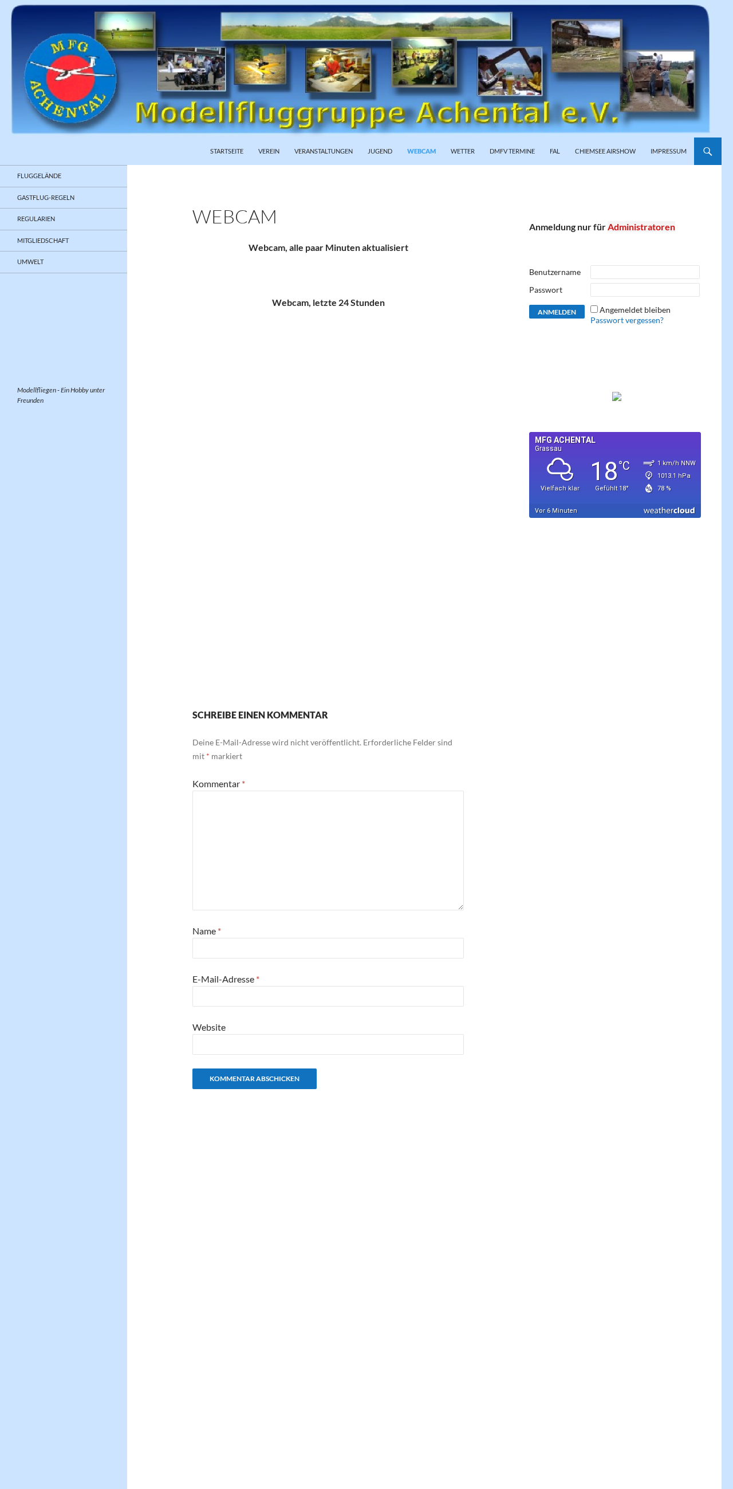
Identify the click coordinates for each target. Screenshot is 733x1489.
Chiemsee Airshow (605, 151)
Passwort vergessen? (627, 320)
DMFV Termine (512, 151)
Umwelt (30, 261)
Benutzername (555, 272)
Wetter (463, 151)
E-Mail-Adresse (225, 978)
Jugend (380, 151)
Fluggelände (39, 175)
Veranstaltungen (323, 151)
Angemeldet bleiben (635, 310)
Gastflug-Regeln (45, 197)
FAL (555, 151)
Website (209, 1027)
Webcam (421, 151)
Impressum (669, 151)
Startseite (226, 151)
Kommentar (218, 783)
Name (206, 930)
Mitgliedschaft (43, 240)
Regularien (36, 218)
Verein (268, 151)
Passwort (545, 289)
